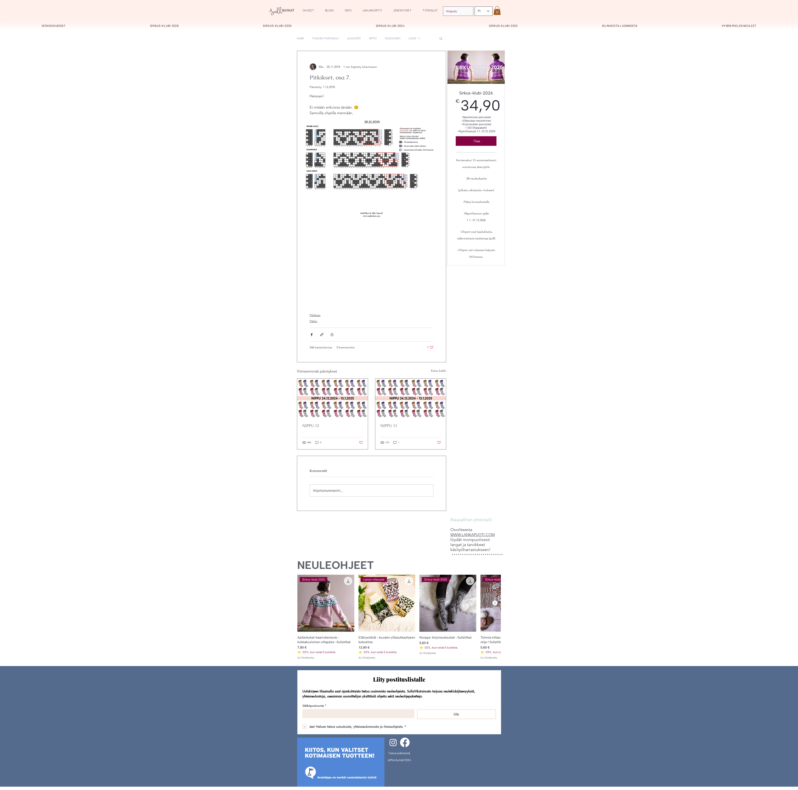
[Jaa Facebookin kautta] (312, 335)
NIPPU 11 (388, 425)
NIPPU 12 (310, 425)
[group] (399, 617)
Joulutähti (354, 38)
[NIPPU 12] (332, 398)
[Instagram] (393, 742)
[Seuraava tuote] (495, 603)
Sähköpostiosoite (314, 705)
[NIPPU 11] (410, 398)
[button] (430, 10)
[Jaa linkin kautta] (322, 335)
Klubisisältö (392, 38)
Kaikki (300, 38)
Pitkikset (315, 315)
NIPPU (373, 38)
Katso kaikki (438, 371)
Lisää (412, 38)
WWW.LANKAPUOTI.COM (472, 534)
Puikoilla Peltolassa (325, 38)
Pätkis (313, 321)
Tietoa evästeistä (399, 753)
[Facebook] (405, 742)
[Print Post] (332, 335)
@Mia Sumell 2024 (399, 760)
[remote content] (371, 265)
